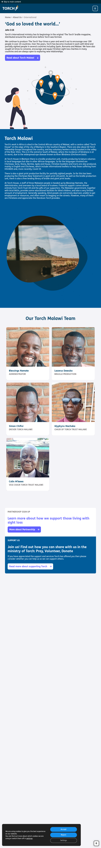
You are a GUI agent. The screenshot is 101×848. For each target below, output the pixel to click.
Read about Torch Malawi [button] (20, 57)
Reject (63, 835)
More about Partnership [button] (22, 529)
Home (8, 17)
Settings (63, 840)
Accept (63, 829)
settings (29, 838)
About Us (17, 17)
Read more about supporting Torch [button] (28, 566)
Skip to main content (12, 2)
